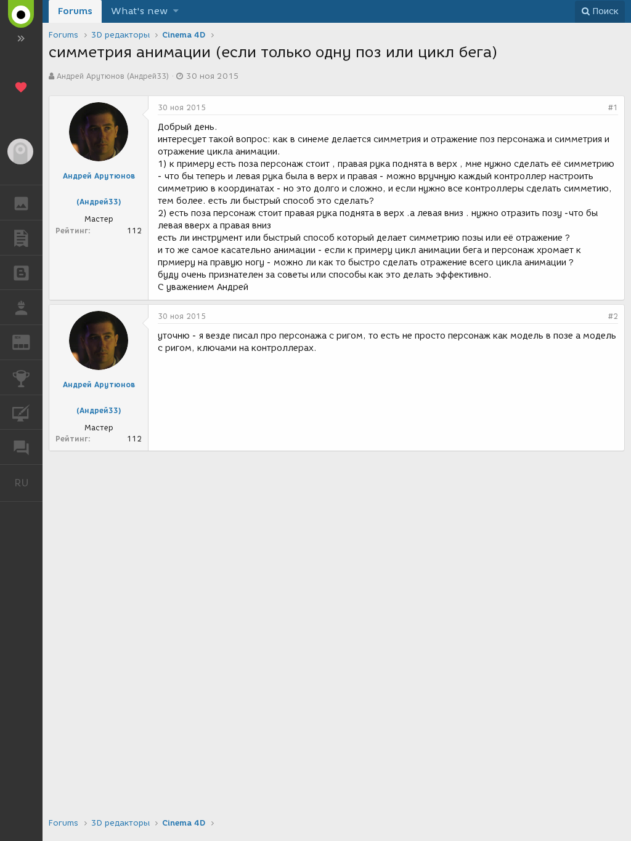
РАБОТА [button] (21, 307)
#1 (613, 107)
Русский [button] (28, 483)
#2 (613, 316)
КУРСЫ (21, 412)
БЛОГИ (21, 273)
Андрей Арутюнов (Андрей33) (113, 76)
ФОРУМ (21, 447)
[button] (176, 11)
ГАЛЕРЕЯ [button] (21, 202)
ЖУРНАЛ (29, 341)
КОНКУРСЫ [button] (21, 377)
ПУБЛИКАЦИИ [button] (21, 237)
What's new (139, 11)
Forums (75, 11)
